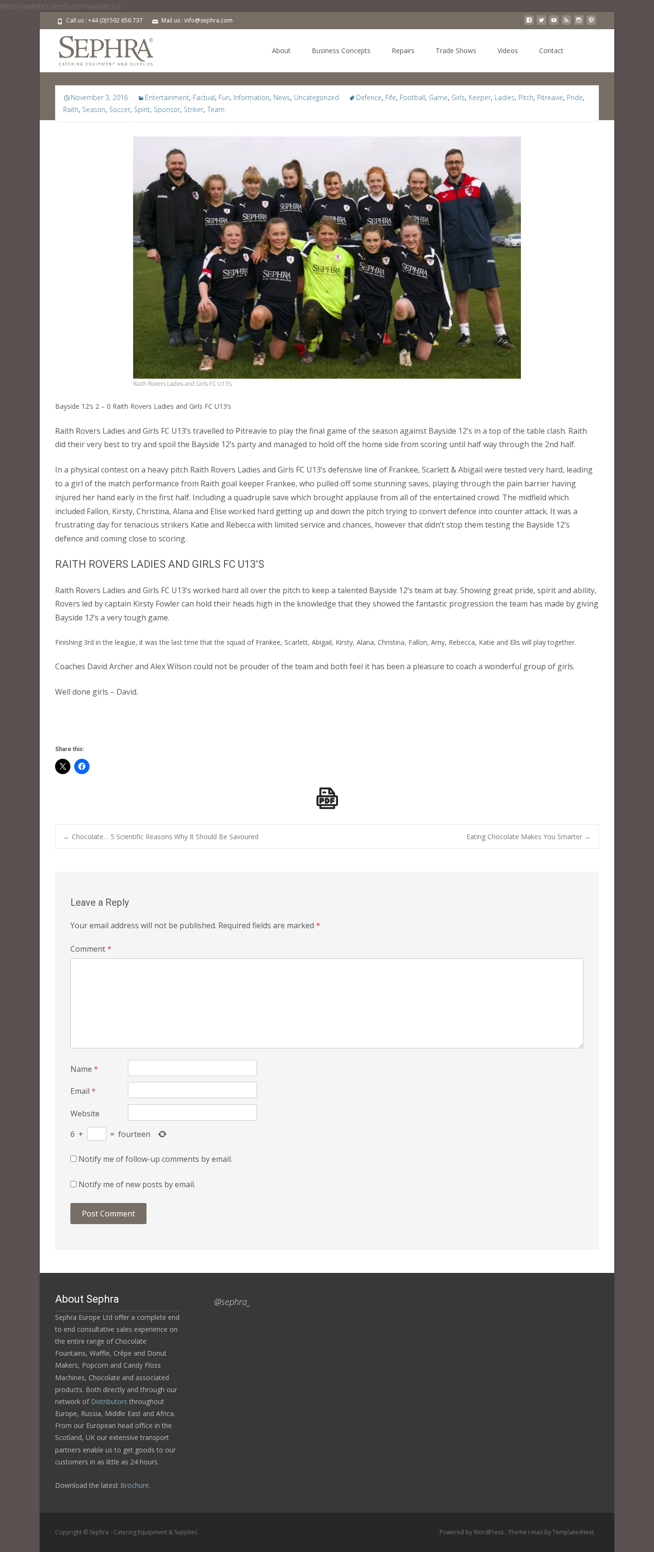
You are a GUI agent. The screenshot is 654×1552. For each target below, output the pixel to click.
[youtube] (554, 23)
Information (252, 97)
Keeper (480, 97)
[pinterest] (591, 23)
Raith (71, 109)
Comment (91, 949)
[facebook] (529, 23)
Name (84, 1069)
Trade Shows (456, 50)
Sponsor (167, 109)
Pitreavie (550, 97)
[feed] (566, 23)
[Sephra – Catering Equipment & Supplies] (98, 48)
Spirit (142, 109)
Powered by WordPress (472, 1532)
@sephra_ (232, 1301)
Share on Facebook (92, 726)
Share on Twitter (66, 726)
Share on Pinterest (120, 726)
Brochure (133, 1485)
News (281, 97)
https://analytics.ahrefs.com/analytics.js (60, 6)
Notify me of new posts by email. (137, 1184)
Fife (390, 97)
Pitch (526, 97)
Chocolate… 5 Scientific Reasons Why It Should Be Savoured (161, 836)
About (281, 50)
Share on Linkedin (147, 726)
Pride (575, 97)
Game (438, 97)
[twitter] (541, 23)
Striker (193, 109)
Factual (204, 97)
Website (85, 1113)
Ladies (505, 97)
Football (412, 97)
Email (83, 1091)
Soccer (119, 109)
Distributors (109, 1401)
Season (93, 109)
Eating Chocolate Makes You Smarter (528, 836)
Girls (458, 97)
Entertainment (167, 97)
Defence (369, 97)
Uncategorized (316, 97)
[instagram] (579, 23)
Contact (551, 50)
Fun (224, 97)
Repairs (403, 50)
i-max (536, 1532)
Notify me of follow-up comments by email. (155, 1159)
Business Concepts (341, 50)
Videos (507, 50)
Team (216, 109)
